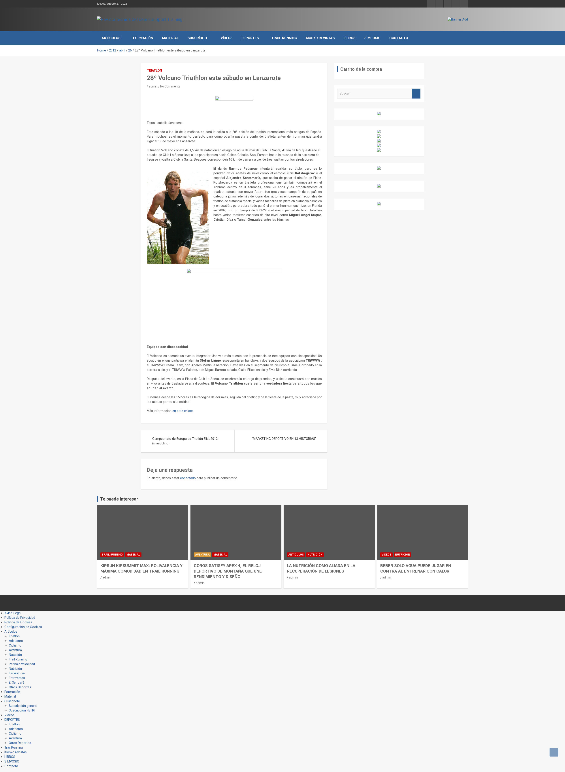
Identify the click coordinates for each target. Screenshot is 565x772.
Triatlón (154, 70)
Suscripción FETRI (22, 710)
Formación (143, 38)
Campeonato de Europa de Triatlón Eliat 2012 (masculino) (185, 441)
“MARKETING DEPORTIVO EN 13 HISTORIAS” (284, 439)
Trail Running (284, 38)
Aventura (202, 554)
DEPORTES (250, 38)
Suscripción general (23, 706)
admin (153, 86)
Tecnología (17, 673)
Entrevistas (17, 678)
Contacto (398, 38)
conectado (188, 478)
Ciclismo (15, 645)
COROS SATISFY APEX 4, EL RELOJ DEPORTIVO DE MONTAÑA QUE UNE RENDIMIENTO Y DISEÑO (228, 571)
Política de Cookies (18, 622)
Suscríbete (198, 38)
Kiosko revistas (320, 38)
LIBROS (350, 38)
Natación (15, 655)
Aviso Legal (12, 613)
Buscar (416, 94)
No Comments (170, 86)
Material (170, 38)
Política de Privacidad (19, 618)
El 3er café (16, 683)
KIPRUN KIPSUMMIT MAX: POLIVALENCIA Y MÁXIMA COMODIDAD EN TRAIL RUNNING (141, 568)
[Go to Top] (554, 752)
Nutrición (314, 554)
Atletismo (16, 641)
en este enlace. (183, 411)
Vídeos (227, 38)
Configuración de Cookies (23, 627)
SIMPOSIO (372, 38)
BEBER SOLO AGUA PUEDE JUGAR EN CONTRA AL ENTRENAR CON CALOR (415, 568)
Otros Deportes (20, 687)
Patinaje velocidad (22, 664)
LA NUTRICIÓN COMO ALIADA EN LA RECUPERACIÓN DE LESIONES (321, 568)
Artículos (111, 38)
